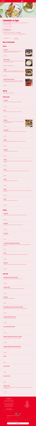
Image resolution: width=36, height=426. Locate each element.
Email (8, 417)
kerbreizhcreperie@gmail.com (8, 409)
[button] (21, 1)
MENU (27, 401)
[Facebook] (20, 414)
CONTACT (27, 407)
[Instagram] (18, 414)
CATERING (27, 403)
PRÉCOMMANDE (27, 402)
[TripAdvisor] (16, 414)
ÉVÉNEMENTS (27, 404)
